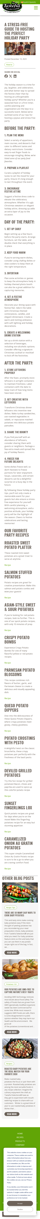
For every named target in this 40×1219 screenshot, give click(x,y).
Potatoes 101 (11, 984)
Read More (12, 952)
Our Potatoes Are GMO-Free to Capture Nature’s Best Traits (19, 991)
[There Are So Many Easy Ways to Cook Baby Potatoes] (20, 901)
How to (9, 64)
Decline (20, 1209)
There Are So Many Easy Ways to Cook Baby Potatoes (20, 914)
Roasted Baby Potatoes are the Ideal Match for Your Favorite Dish (17, 1071)
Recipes (9, 1063)
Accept (20, 1203)
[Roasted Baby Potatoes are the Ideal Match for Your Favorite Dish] (20, 1057)
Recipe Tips (10, 907)
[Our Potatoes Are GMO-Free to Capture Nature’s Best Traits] (20, 978)
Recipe (7, 565)
